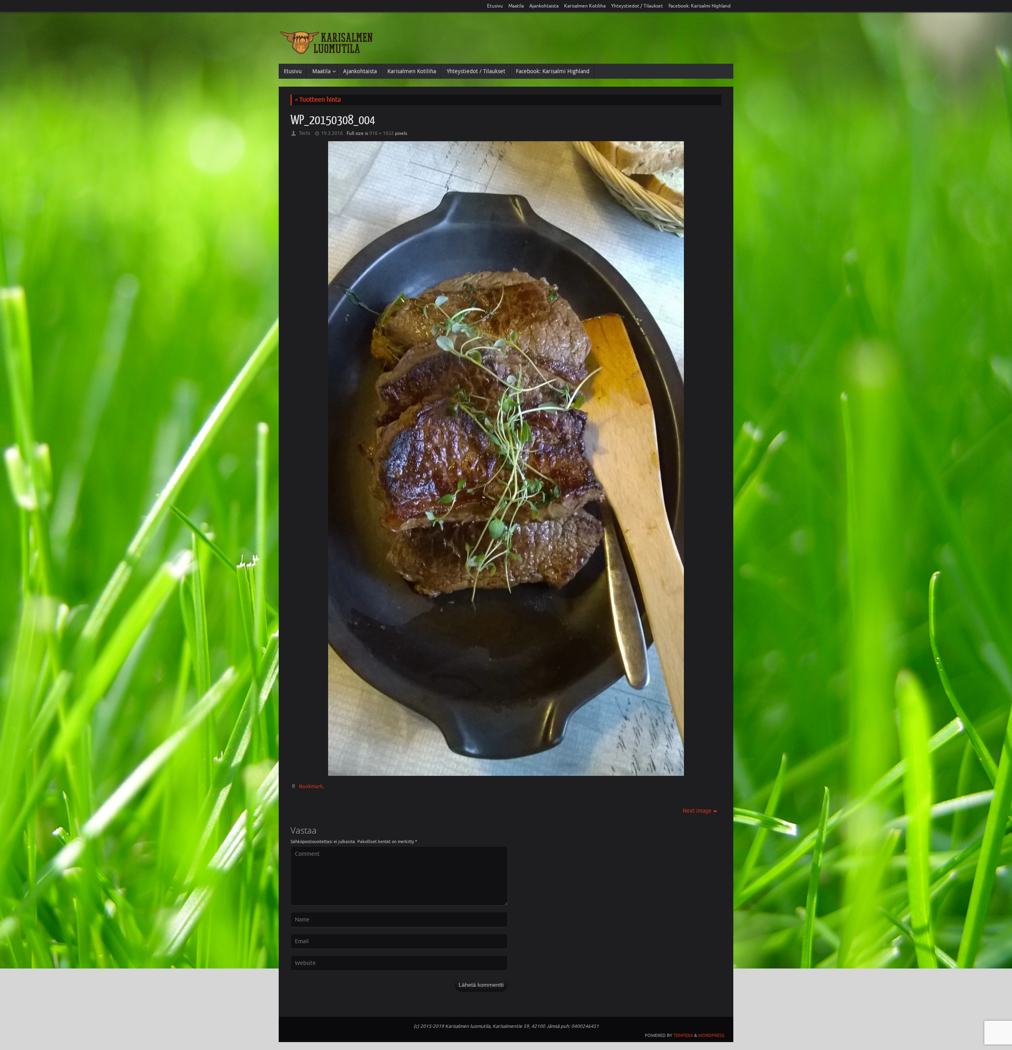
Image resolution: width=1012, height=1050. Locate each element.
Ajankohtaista (544, 6)
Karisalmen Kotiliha (585, 6)
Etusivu (495, 6)
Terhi (304, 133)
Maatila (516, 6)
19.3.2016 (332, 133)
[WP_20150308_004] (506, 458)
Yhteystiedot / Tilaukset (637, 6)
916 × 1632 (381, 133)
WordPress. (711, 1035)
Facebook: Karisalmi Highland (699, 6)
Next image (697, 810)
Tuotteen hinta (318, 100)
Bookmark (311, 786)
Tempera (683, 1035)
